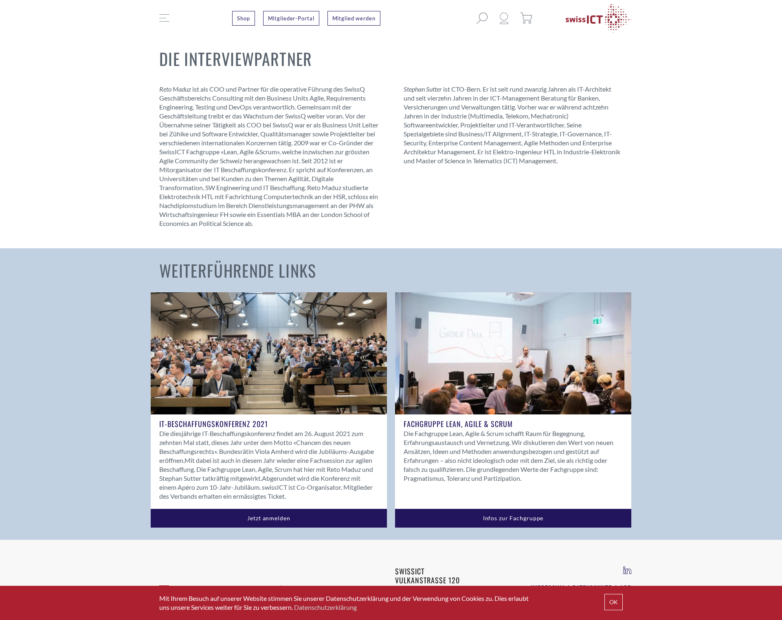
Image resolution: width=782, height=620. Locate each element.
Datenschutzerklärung (325, 607)
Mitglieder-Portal (291, 18)
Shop (243, 18)
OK (613, 601)
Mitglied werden (354, 18)
